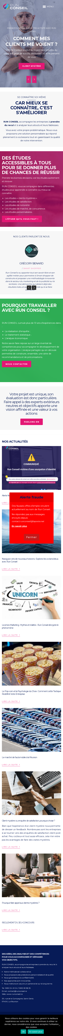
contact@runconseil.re (17, 991)
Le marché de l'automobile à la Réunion (19, 757)
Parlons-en (31, 422)
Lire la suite (11, 568)
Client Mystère (31, 66)
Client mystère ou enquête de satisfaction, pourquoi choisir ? (28, 820)
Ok (23, 1031)
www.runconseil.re (15, 994)
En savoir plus (19, 526)
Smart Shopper (32, 268)
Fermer (31, 537)
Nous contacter (17, 364)
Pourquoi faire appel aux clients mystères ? (20, 903)
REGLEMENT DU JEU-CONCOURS (18, 922)
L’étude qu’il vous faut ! (22, 219)
